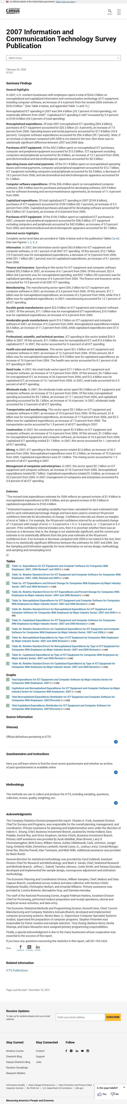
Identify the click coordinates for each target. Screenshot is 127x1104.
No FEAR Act (33, 1088)
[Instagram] (87, 1051)
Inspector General (14, 1088)
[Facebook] (67, 1051)
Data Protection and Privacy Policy (75, 1085)
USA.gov (79, 1088)
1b (86, 106)
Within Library (15, 58)
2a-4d (115, 238)
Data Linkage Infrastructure (41, 1085)
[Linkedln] (77, 1051)
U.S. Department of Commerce (57, 1088)
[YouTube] (82, 1051)
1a (77, 106)
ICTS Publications (17, 970)
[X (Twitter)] (71, 1051)
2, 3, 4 (33, 242)
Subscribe (113, 1017)
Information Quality (15, 1085)
